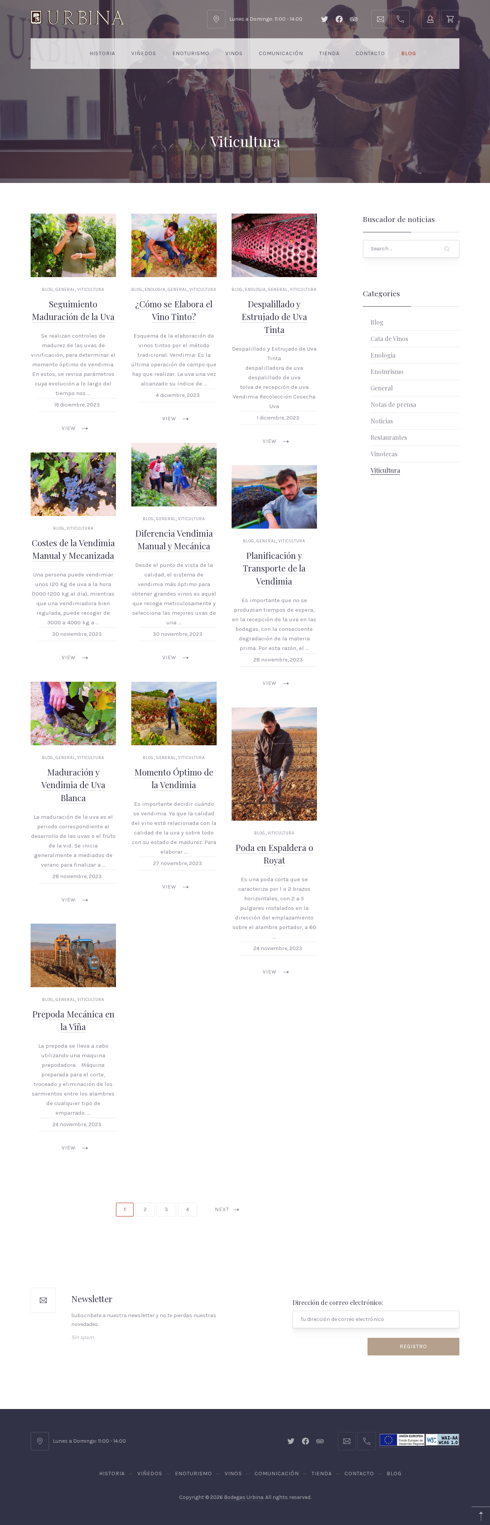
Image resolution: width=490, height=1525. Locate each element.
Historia (102, 53)
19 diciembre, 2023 (77, 405)
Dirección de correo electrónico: (337, 1302)
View (69, 428)
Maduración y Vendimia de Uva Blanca (73, 784)
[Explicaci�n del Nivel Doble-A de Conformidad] (442, 1444)
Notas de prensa (393, 404)
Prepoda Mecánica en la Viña (73, 1020)
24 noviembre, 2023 (278, 948)
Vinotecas (384, 454)
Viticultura (90, 289)
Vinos (234, 53)
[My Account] (430, 19)
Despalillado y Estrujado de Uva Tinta (274, 316)
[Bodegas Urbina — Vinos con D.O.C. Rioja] (78, 17)
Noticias (382, 421)
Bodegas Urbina (243, 1497)
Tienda (329, 53)
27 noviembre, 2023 (177, 863)
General (65, 289)
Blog (408, 53)
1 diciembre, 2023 (278, 417)
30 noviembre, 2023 (77, 634)
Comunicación (281, 53)
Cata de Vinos (389, 339)
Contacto (370, 53)
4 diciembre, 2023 (177, 395)
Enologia (155, 289)
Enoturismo (190, 53)
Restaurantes (389, 437)
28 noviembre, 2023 (278, 659)
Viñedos (143, 53)
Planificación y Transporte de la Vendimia (274, 568)
